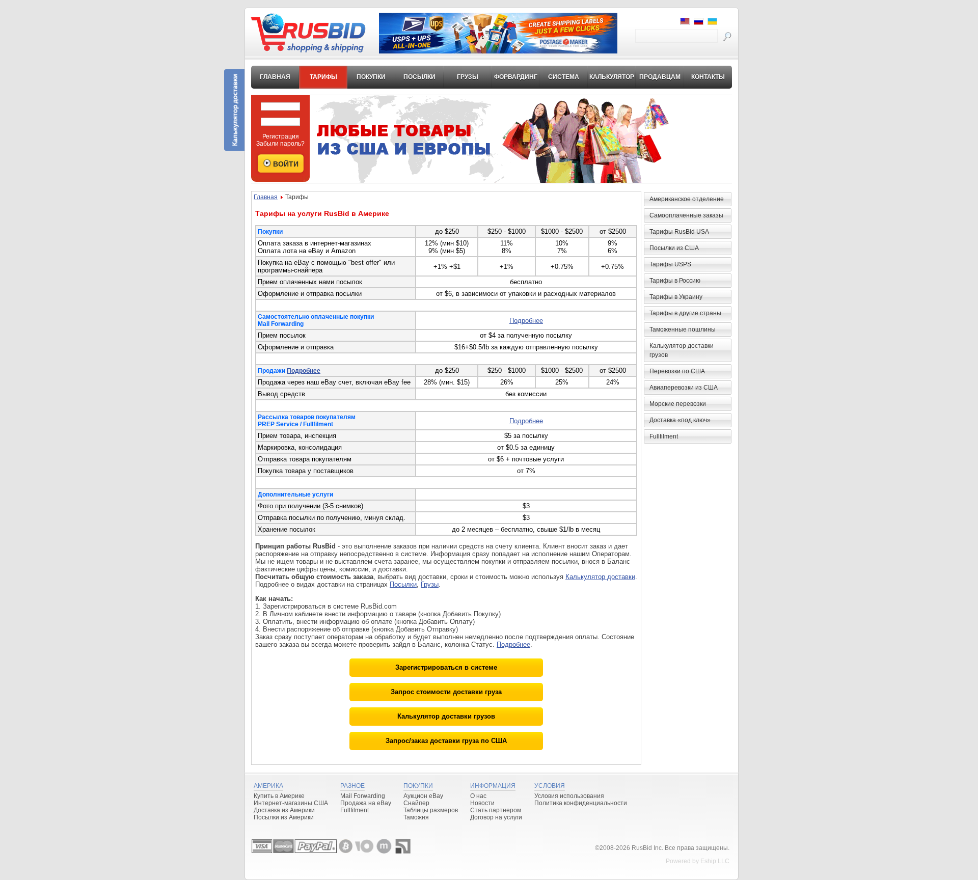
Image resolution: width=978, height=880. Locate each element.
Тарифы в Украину (675, 296)
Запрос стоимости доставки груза (446, 692)
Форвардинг (515, 77)
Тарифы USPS (670, 264)
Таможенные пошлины (682, 329)
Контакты (708, 77)
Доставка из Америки (284, 810)
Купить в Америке (279, 796)
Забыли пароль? (280, 143)
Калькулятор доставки (600, 577)
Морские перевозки (677, 403)
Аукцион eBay (423, 796)
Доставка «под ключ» (680, 420)
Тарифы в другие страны (685, 313)
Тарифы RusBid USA (679, 231)
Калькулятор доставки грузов (446, 716)
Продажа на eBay (365, 803)
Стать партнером (495, 810)
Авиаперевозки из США (683, 387)
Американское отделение (686, 199)
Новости (482, 803)
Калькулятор (611, 77)
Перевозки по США (677, 371)
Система (563, 77)
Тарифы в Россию (674, 280)
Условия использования (569, 796)
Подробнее (526, 320)
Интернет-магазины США (291, 803)
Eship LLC (714, 861)
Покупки (371, 77)
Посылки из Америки (284, 817)
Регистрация (280, 136)
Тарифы (323, 77)
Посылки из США (674, 248)
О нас (478, 796)
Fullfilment (663, 436)
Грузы (467, 77)
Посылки (419, 77)
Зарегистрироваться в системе (446, 667)
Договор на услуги (496, 817)
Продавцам (660, 77)
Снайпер (416, 803)
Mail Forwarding (362, 796)
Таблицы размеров (430, 810)
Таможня (416, 817)
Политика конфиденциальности (580, 803)
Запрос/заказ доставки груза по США (446, 741)
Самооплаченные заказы (686, 215)
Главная (275, 77)
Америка (268, 785)
